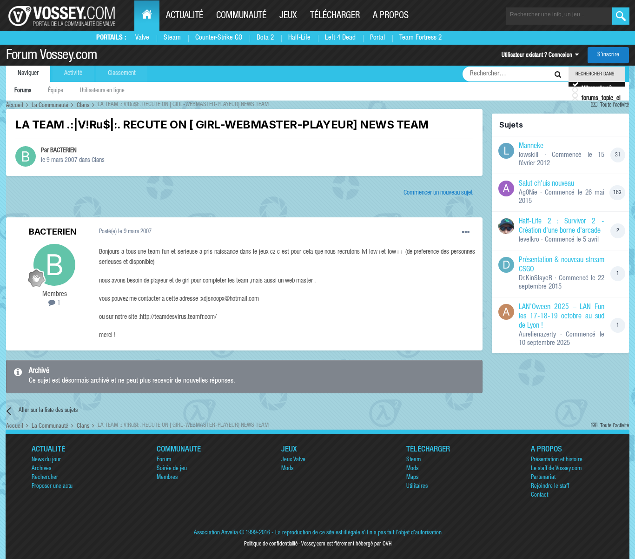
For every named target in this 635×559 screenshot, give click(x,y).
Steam (172, 37)
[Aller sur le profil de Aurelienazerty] (506, 312)
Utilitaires (417, 487)
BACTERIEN (63, 151)
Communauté (241, 16)
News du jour (46, 460)
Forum (164, 460)
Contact (539, 495)
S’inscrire (608, 55)
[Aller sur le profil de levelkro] (506, 226)
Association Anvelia (216, 533)
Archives (41, 469)
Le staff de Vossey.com (556, 469)
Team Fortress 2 (420, 37)
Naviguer (28, 73)
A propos (391, 16)
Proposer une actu (52, 487)
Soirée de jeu (172, 469)
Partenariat (543, 478)
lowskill (528, 155)
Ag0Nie (528, 192)
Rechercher (45, 478)
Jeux (288, 16)
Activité (73, 73)
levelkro (529, 239)
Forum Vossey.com (51, 56)
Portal (377, 37)
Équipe (55, 91)
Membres (167, 478)
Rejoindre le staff (550, 487)
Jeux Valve (293, 460)
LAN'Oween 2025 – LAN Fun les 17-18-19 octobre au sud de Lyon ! (561, 317)
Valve (142, 37)
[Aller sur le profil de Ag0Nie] (506, 188)
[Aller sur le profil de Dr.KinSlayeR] (506, 265)
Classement (122, 73)
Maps (412, 478)
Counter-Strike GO (218, 37)
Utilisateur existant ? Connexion (538, 56)
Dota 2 (265, 37)
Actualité (184, 16)
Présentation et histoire (556, 460)
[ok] (620, 16)
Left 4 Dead (340, 37)
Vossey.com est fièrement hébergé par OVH (346, 544)
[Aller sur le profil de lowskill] (506, 151)
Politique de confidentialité (271, 544)
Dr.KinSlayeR (535, 278)
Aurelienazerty (537, 334)
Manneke (531, 146)
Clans (98, 160)
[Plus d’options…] (465, 232)
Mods (287, 469)
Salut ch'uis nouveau (546, 184)
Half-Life (299, 37)
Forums (22, 91)
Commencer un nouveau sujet (438, 193)
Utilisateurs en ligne (102, 91)
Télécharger (335, 16)
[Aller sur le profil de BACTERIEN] (25, 156)
